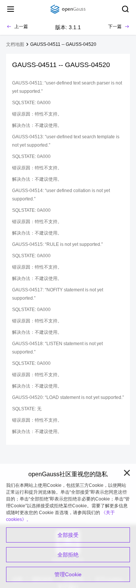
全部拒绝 (68, 555)
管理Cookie (68, 574)
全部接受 (68, 535)
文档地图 (15, 44)
